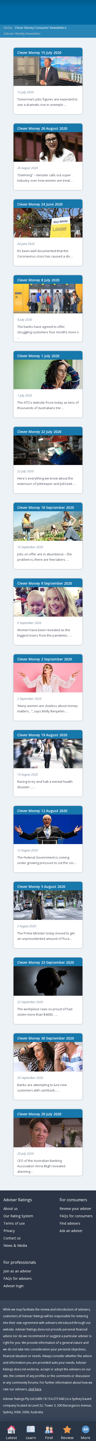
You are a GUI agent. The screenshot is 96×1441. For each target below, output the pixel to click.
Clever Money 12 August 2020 (42, 810)
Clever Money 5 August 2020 (41, 886)
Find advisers (70, 1223)
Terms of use (14, 1223)
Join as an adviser (17, 1271)
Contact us (12, 1238)
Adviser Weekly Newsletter (22, 34)
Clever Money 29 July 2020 (39, 1114)
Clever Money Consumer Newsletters (40, 28)
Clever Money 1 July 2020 (38, 355)
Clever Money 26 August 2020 (42, 128)
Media (8, 28)
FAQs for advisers (17, 1278)
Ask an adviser (71, 1230)
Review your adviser (75, 1208)
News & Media (15, 1245)
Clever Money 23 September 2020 (45, 962)
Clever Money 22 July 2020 (39, 431)
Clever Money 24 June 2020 (40, 204)
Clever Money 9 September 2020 (44, 583)
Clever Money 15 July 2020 (39, 52)
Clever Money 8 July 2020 (38, 280)
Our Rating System (18, 1216)
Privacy (9, 1230)
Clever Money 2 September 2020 (44, 659)
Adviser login (13, 1285)
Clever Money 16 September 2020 (45, 507)
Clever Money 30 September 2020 (45, 1038)
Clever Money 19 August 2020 (42, 735)
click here (34, 1389)
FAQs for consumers (76, 1216)
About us (10, 1208)
